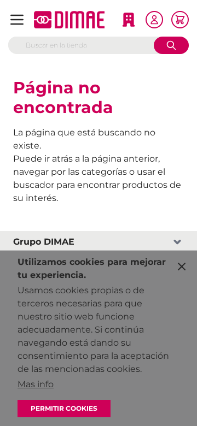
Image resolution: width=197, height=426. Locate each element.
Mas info (36, 384)
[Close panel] (181, 266)
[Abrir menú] (17, 19)
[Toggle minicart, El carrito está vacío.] (180, 19)
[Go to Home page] (69, 19)
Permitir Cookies (64, 408)
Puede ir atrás (43, 158)
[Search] (171, 45)
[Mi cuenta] (154, 19)
